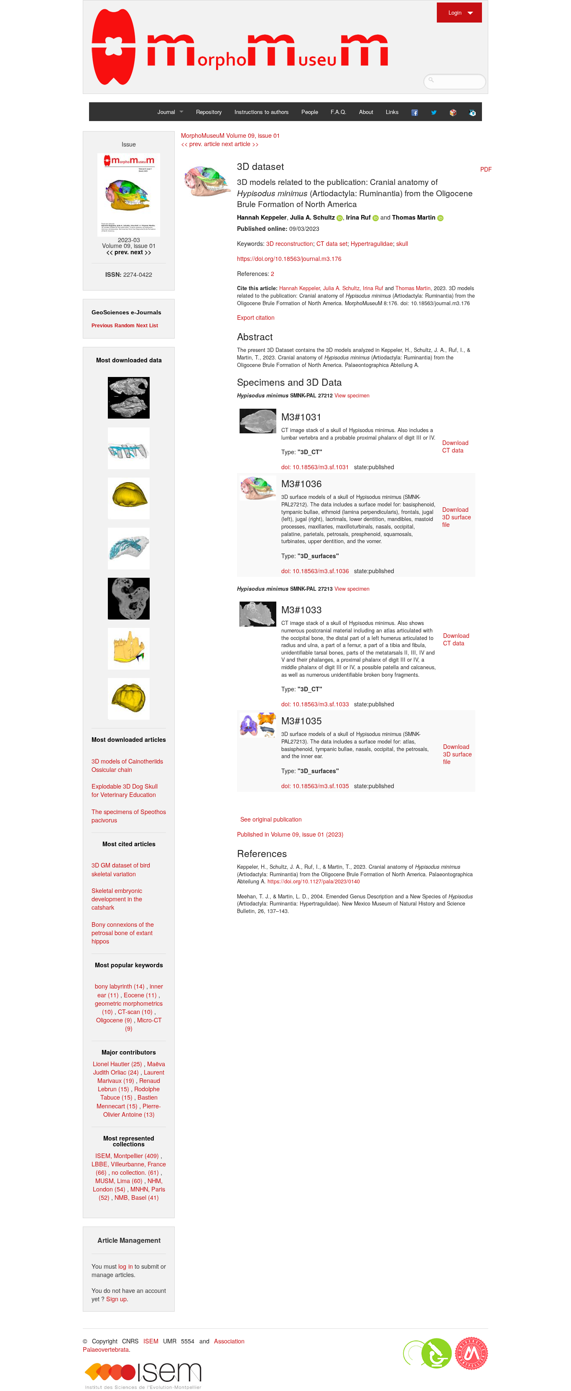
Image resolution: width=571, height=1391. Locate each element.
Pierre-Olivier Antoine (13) (132, 1109)
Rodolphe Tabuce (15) (130, 1092)
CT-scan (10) (135, 1011)
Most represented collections (128, 1141)
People (309, 112)
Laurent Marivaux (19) (130, 1076)
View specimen (352, 395)
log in (125, 1266)
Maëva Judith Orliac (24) (129, 1067)
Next (142, 326)
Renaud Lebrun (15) (129, 1084)
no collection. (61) (135, 1172)
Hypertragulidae (372, 243)
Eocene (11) (140, 994)
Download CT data (455, 446)
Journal (166, 112)
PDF (486, 169)
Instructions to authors (262, 112)
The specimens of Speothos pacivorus (129, 815)
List (153, 326)
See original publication (271, 819)
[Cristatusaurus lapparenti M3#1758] (129, 447)
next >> (140, 252)
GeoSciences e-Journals (126, 312)
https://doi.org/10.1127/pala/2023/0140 (314, 881)
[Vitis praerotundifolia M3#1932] (129, 497)
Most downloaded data (129, 360)
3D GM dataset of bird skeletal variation (121, 869)
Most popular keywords (129, 965)
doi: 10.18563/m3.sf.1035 (315, 785)
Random (125, 326)
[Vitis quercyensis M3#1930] (129, 697)
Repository (209, 112)
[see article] (208, 181)
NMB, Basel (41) (137, 1197)
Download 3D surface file (456, 517)
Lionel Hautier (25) (117, 1063)
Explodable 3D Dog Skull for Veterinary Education (125, 790)
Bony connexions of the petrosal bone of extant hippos (123, 932)
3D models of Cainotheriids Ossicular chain (127, 765)
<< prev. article (200, 143)
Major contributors (129, 1052)
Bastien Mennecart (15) (127, 1101)
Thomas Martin (414, 217)
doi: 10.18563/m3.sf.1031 (315, 467)
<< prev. (117, 252)
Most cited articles (128, 844)
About (366, 112)
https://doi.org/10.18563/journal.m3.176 (289, 258)
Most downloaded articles (129, 739)
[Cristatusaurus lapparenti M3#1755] (129, 547)
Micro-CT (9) (143, 1023)
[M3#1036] (258, 487)
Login (455, 12)
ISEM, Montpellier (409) (127, 1155)
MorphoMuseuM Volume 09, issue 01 (230, 135)
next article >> (240, 143)
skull (402, 243)
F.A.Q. (339, 112)
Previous (102, 326)
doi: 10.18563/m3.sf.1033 (315, 704)
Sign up (116, 1298)
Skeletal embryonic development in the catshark (117, 898)
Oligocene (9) (114, 1019)
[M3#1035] (258, 724)
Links (392, 112)
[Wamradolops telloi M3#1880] (129, 396)
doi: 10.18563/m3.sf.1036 (315, 571)
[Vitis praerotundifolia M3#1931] (129, 597)
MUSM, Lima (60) (119, 1180)
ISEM (150, 1340)
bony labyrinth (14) (120, 985)
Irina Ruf (358, 217)
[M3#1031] (258, 420)
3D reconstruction (289, 243)
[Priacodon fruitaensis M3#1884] (129, 647)
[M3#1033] (258, 613)
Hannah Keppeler (262, 217)
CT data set (331, 243)
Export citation (256, 317)
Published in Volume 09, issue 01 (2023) (290, 834)
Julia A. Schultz (312, 217)
